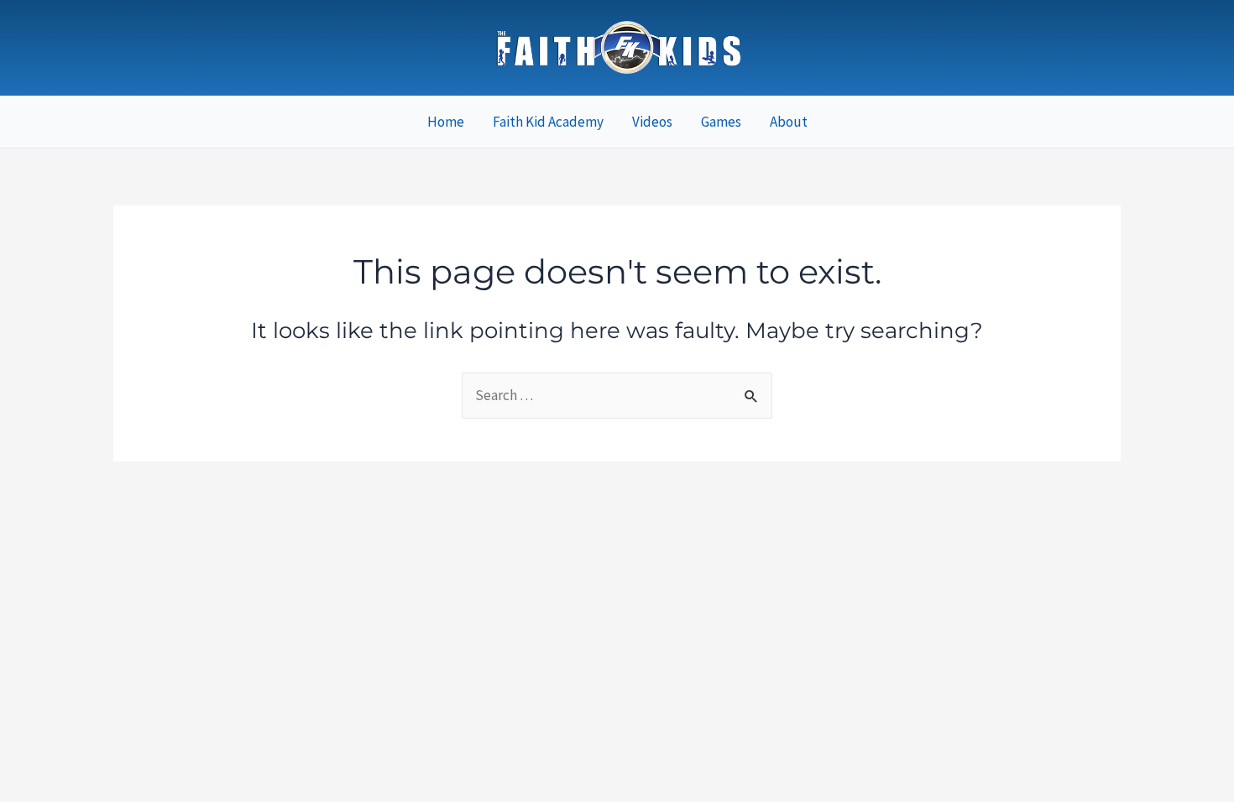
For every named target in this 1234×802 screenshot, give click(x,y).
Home (445, 121)
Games (721, 121)
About (789, 121)
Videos (652, 121)
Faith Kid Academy (548, 121)
